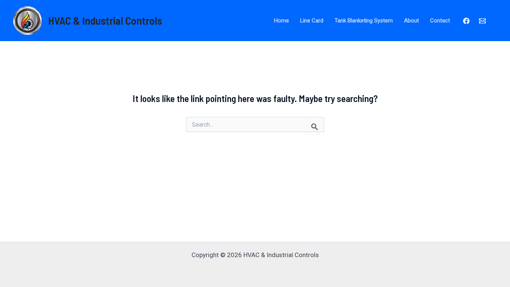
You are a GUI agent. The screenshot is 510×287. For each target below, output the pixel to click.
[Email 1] (482, 21)
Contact (440, 20)
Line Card (311, 20)
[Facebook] (466, 21)
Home (281, 20)
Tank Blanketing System (364, 20)
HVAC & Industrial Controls (105, 20)
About (411, 20)
